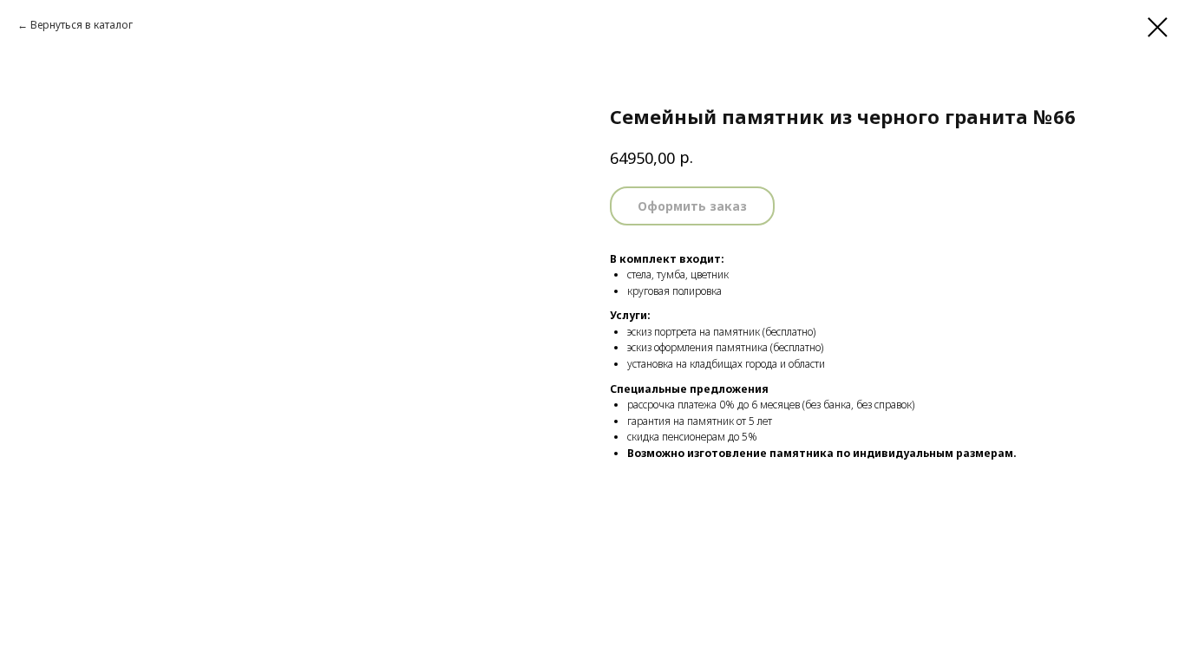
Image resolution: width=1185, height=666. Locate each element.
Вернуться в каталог (81, 24)
